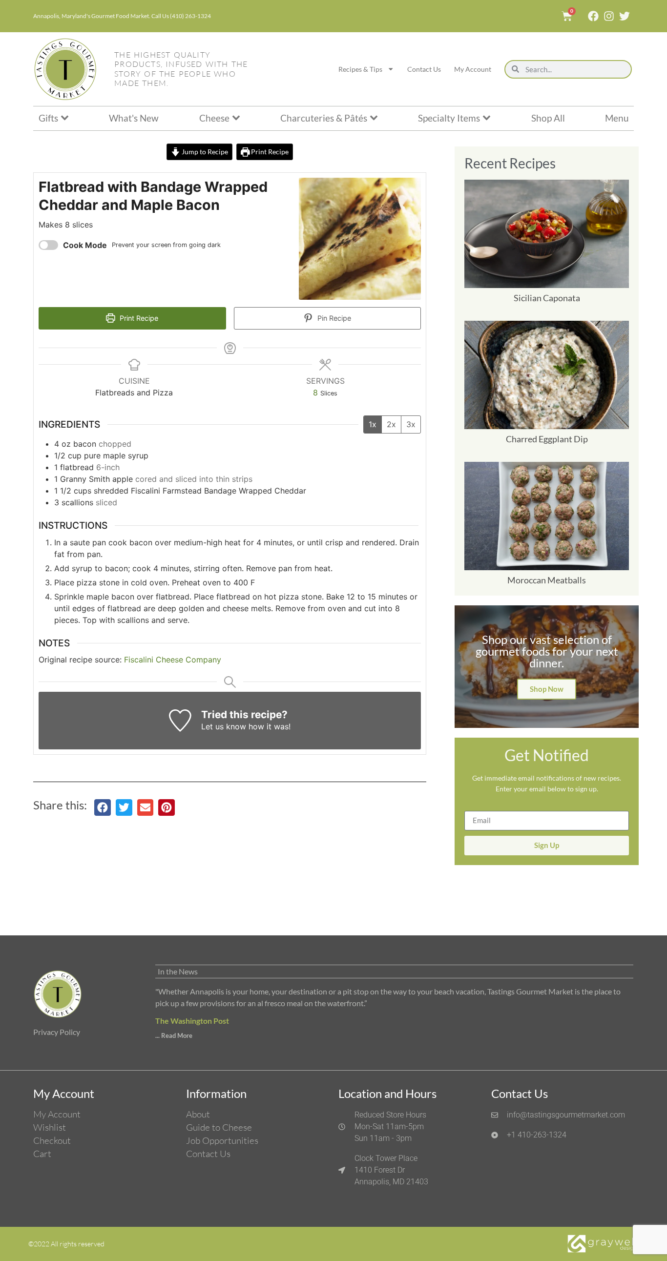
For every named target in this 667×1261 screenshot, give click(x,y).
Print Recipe (269, 151)
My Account (472, 69)
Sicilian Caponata (547, 297)
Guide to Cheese (219, 1127)
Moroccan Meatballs (546, 580)
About (198, 1114)
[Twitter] (624, 16)
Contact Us (424, 69)
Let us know (223, 726)
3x (411, 424)
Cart (42, 1153)
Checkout (52, 1140)
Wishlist (49, 1127)
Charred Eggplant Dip (547, 439)
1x (372, 424)
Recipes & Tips (360, 69)
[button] (102, 807)
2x (391, 424)
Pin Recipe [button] (333, 318)
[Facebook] (593, 16)
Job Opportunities (222, 1140)
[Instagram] (609, 16)
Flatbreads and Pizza (134, 392)
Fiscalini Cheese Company (172, 659)
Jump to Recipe (204, 151)
